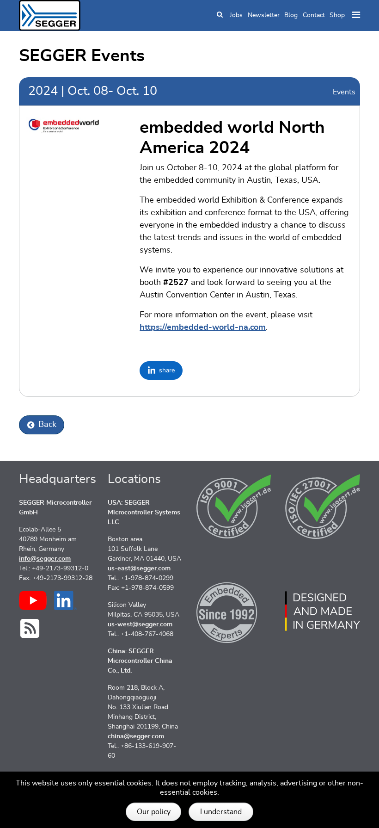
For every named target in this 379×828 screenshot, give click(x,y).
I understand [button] (221, 812)
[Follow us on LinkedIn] (65, 600)
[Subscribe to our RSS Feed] (30, 628)
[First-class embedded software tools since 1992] (233, 611)
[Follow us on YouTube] (33, 600)
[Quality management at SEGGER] (233, 506)
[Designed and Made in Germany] (322, 611)
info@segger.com (45, 559)
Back (47, 424)
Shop (337, 15)
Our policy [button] (154, 812)
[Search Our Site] (219, 15)
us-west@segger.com (140, 624)
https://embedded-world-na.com (203, 327)
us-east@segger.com (139, 568)
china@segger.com (136, 736)
